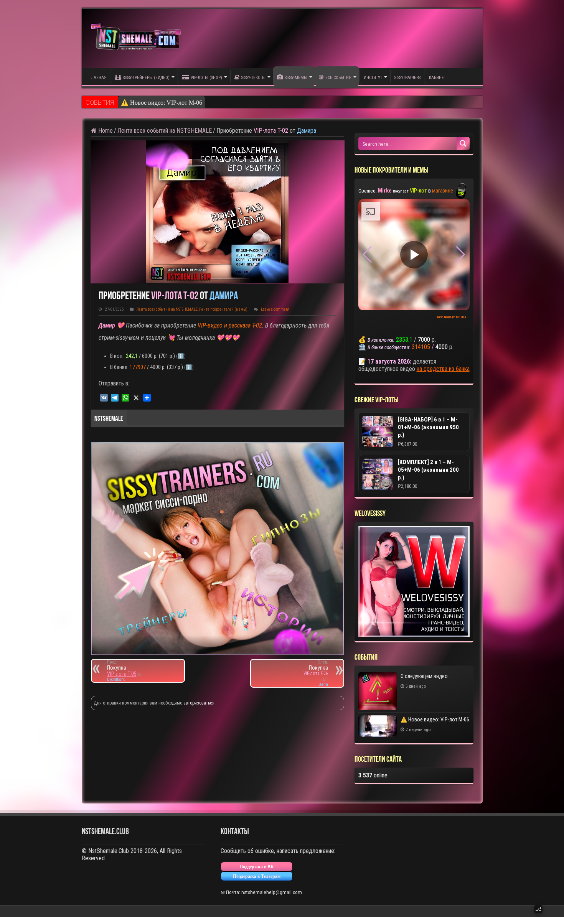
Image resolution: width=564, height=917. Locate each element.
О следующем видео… (426, 676)
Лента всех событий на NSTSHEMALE (164, 130)
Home (105, 130)
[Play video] (414, 254)
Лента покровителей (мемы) (223, 309)
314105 (421, 347)
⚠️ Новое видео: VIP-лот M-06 (161, 102)
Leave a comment (275, 309)
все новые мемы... (453, 316)
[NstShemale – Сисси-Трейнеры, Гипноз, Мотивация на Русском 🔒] (137, 38)
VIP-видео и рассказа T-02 (230, 325)
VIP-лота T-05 (122, 674)
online (373, 775)
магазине (442, 190)
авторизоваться (198, 703)
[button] (460, 254)
